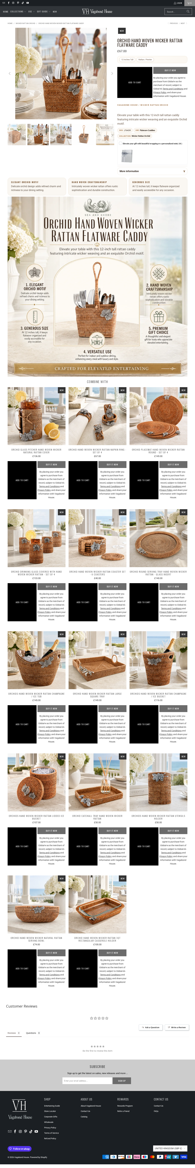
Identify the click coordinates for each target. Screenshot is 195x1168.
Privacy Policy (50, 1128)
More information (129, 171)
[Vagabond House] (97, 12)
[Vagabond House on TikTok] (22, 3)
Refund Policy (50, 1138)
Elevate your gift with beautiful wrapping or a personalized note (152, 143)
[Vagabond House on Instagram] (13, 3)
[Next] (112, 73)
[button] (18, 11)
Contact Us (85, 1111)
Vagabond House (21, 1157)
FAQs (156, 1111)
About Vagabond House (91, 1106)
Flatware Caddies (147, 130)
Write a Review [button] (178, 1027)
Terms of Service (51, 1133)
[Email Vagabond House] (3, 3)
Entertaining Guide (52, 1106)
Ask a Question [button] (152, 1027)
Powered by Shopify (38, 1157)
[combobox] (178, 11)
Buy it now (170, 70)
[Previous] (9, 73)
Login (179, 3)
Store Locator (50, 1111)
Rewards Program (125, 1106)
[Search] (188, 11)
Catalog (84, 1117)
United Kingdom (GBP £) (168, 1148)
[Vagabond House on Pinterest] (18, 3)
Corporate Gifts (50, 1117)
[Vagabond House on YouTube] (27, 3)
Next (183, 23)
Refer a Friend (123, 1111)
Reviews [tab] (12, 1032)
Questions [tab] (31, 1032)
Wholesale (48, 1122)
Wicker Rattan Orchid (141, 136)
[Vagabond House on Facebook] (8, 3)
